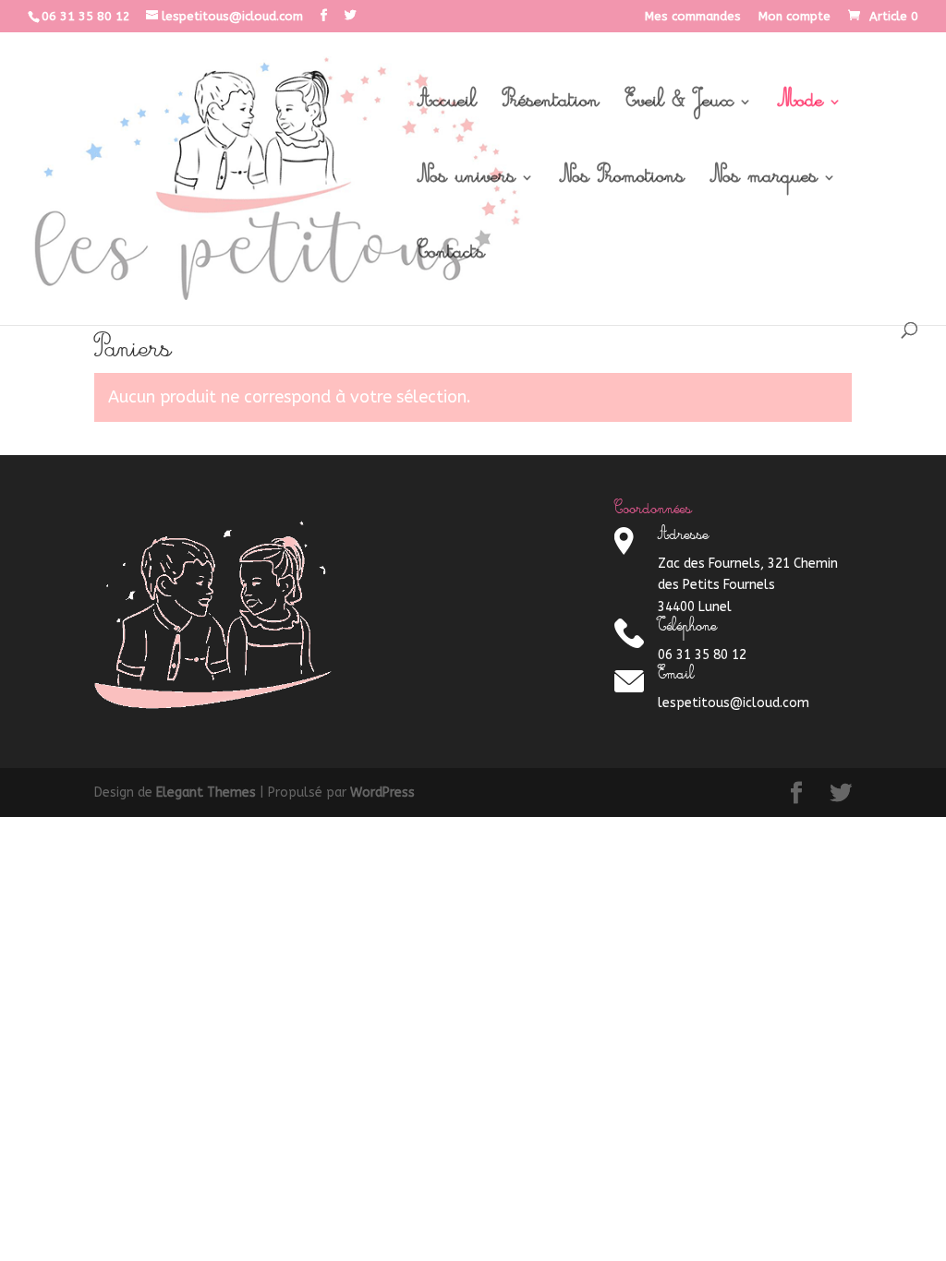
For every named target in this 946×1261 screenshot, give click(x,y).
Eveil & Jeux (679, 107)
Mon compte (794, 16)
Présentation (551, 107)
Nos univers (466, 183)
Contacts (451, 258)
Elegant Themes (206, 792)
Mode (800, 107)
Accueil (447, 107)
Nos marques (764, 183)
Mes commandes (693, 16)
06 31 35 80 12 (86, 16)
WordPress (382, 792)
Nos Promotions (622, 183)
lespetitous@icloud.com (733, 703)
